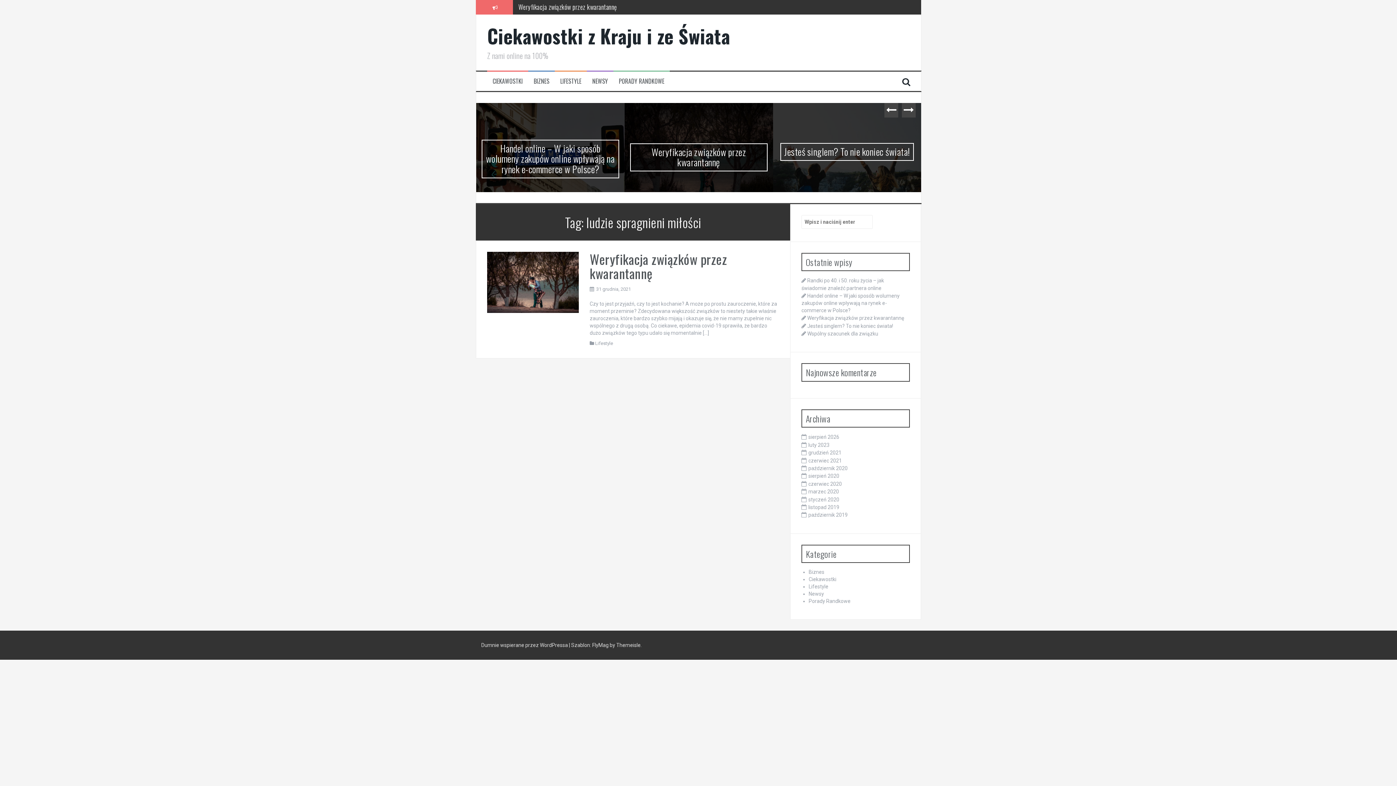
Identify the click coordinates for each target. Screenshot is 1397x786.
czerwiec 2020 (825, 494)
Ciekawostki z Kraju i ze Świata (609, 36)
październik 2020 (828, 478)
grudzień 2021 (824, 463)
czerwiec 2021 (825, 470)
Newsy (600, 81)
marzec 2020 (823, 502)
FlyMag (600, 655)
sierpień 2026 (823, 447)
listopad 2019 (823, 517)
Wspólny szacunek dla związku (847, 151)
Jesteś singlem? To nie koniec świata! (699, 151)
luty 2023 (818, 455)
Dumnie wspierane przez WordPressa (525, 655)
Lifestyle (570, 81)
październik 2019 (828, 525)
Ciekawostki (508, 81)
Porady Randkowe (641, 81)
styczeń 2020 (823, 509)
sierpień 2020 (823, 486)
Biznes (541, 81)
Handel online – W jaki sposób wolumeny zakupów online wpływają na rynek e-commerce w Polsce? (850, 313)
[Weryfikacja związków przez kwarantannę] (533, 292)
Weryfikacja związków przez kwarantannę (567, 7)
